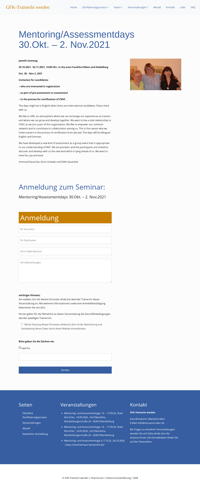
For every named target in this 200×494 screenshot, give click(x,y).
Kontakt (170, 7)
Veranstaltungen (137, 7)
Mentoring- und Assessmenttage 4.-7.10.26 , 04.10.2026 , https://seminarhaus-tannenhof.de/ (94, 442)
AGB (135, 478)
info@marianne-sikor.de (151, 423)
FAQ (193, 7)
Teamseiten (145, 441)
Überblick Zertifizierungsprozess (34, 415)
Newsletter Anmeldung (35, 434)
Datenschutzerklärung (118, 478)
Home (73, 7)
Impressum (97, 478)
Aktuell (157, 7)
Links (183, 7)
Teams (117, 7)
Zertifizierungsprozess (94, 7)
